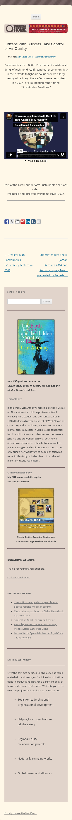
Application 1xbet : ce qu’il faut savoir (34, 620)
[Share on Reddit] (17, 221)
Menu (36, 16)
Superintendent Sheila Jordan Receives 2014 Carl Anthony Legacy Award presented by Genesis (52, 265)
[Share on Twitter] (12, 221)
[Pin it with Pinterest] (22, 221)
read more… (33, 460)
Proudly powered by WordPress (20, 813)
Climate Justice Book (19, 472)
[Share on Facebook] (6, 221)
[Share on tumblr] (33, 221)
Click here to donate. (18, 577)
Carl (14, 399)
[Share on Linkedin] (28, 221)
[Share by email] (39, 221)
